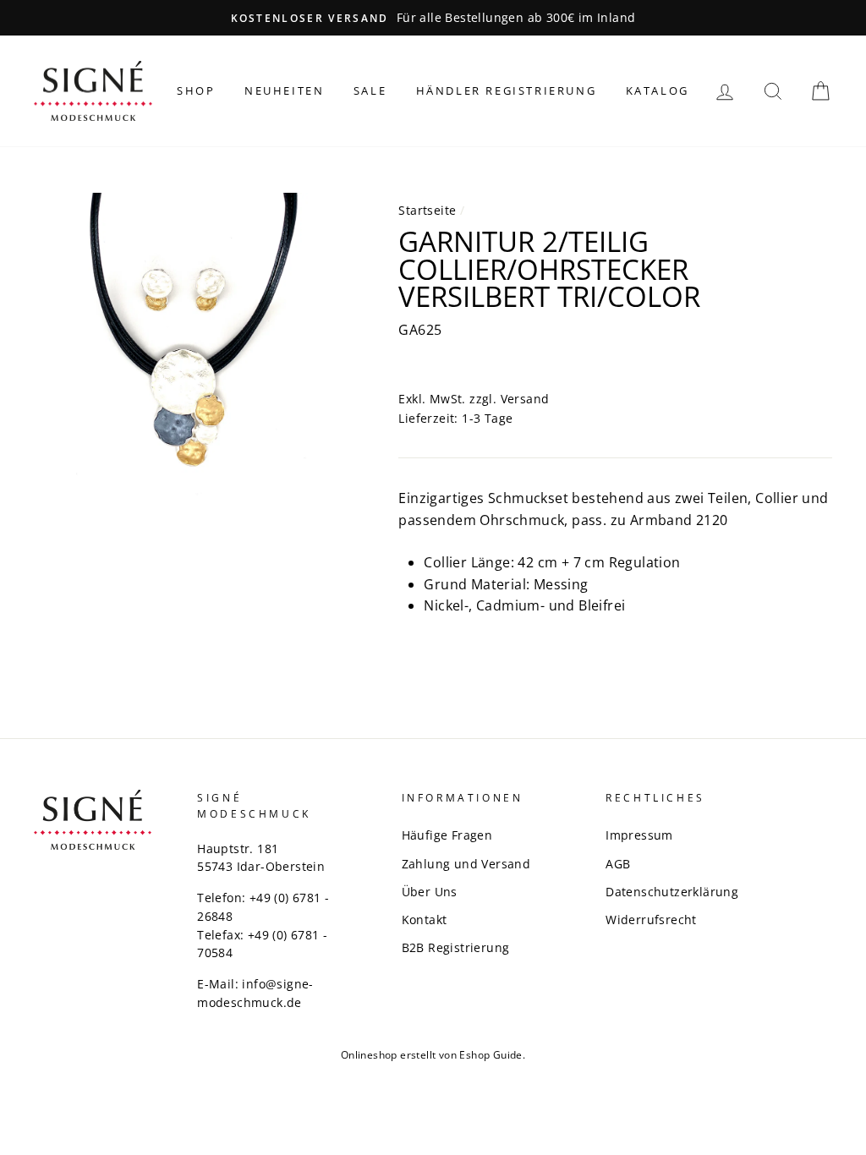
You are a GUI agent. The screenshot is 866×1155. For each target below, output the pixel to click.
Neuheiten (284, 90)
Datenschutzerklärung (672, 892)
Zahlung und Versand (466, 864)
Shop (196, 90)
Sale (370, 90)
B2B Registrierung (456, 947)
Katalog (657, 90)
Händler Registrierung (506, 90)
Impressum (639, 835)
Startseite (427, 210)
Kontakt (424, 919)
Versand (525, 399)
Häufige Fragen (447, 835)
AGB (618, 864)
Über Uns (430, 892)
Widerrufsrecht (651, 919)
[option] (433, 17)
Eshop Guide (490, 1055)
